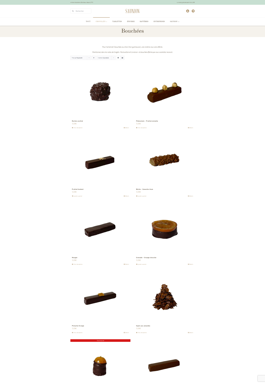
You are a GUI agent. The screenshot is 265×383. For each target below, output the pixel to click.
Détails (127, 127)
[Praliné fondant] (100, 160)
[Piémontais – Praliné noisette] (165, 92)
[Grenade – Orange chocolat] (165, 229)
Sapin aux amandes (143, 326)
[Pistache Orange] (100, 297)
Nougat (74, 257)
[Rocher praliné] (100, 92)
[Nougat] (100, 229)
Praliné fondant (78, 189)
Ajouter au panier (77, 196)
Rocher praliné (77, 121)
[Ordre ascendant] (94, 58)
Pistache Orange (78, 326)
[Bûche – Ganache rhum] (165, 160)
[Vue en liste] (122, 58)
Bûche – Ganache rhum (144, 189)
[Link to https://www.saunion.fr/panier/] (193, 11)
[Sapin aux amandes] (165, 297)
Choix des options (77, 127)
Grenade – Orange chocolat (146, 257)
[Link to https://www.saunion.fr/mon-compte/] (187, 11)
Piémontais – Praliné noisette (147, 121)
